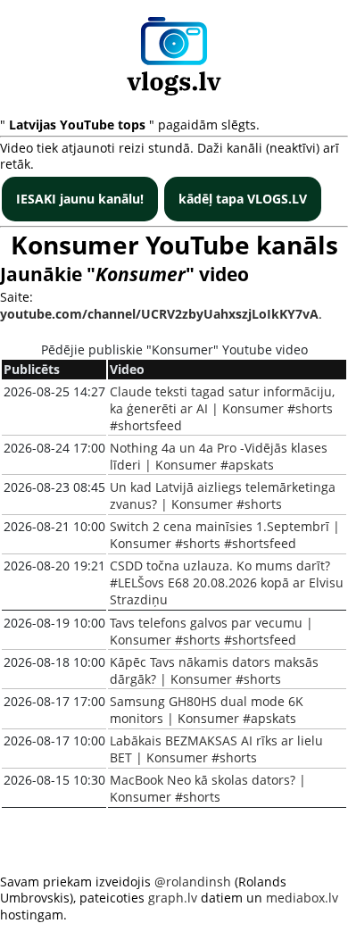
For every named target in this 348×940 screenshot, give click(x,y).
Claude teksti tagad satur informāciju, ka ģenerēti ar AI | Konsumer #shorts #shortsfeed (222, 408)
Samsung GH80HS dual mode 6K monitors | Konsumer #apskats (206, 710)
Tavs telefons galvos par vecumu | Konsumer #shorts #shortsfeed (211, 631)
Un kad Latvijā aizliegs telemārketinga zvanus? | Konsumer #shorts (223, 495)
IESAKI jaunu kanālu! (80, 198)
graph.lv (172, 897)
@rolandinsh (192, 881)
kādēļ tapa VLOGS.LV (242, 198)
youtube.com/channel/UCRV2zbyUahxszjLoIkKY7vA (159, 313)
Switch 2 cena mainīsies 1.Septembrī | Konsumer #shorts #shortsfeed (225, 535)
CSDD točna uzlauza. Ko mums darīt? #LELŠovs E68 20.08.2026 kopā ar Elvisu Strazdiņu (227, 582)
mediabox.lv (302, 897)
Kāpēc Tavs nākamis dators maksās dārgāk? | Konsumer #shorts (214, 670)
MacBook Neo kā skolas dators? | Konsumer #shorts (208, 788)
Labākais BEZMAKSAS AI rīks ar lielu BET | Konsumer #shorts (216, 749)
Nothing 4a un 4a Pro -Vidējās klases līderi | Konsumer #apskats (218, 456)
